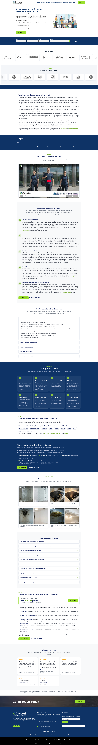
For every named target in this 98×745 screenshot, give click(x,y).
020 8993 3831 (41, 718)
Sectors (47, 2)
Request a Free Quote (24, 638)
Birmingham (52, 433)
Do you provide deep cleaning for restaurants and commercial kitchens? (37, 573)
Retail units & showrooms (26, 351)
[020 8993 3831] (37, 719)
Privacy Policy (48, 739)
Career (36, 739)
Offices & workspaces (25, 318)
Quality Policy (55, 739)
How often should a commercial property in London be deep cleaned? (36, 546)
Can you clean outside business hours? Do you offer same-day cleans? (37, 564)
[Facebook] (14, 726)
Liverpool (60, 433)
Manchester (46, 433)
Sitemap (70, 739)
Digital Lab (63, 743)
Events (70, 2)
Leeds (56, 433)
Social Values (65, 2)
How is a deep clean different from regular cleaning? (32, 541)
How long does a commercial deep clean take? (31, 550)
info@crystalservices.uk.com (44, 726)
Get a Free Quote (23, 297)
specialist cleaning (67, 292)
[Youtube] (15, 726)
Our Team (28, 739)
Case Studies (41, 739)
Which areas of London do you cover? (29, 577)
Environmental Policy (63, 739)
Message (51, 39)
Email (28, 39)
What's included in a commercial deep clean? (30, 555)
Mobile (39, 39)
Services (42, 2)
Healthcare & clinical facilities (27, 347)
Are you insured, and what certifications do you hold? (33, 568)
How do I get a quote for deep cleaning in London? (32, 582)
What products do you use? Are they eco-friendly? (32, 559)
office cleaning (64, 128)
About (38, 2)
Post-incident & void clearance (27, 356)
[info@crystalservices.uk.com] (37, 726)
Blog (74, 2)
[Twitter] (17, 726)
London (30, 734)
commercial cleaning (73, 128)
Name (17, 39)
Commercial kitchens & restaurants (28, 342)
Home (17, 28)
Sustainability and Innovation (56, 2)
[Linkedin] (19, 726)
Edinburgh (66, 433)
